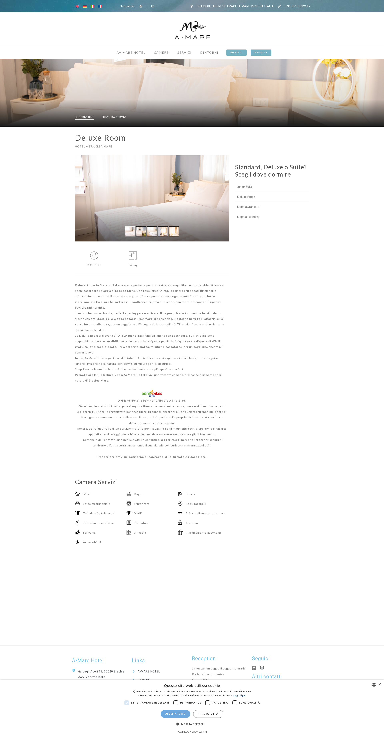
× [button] (379, 684)
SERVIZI (184, 52)
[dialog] (192, 707)
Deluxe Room (246, 196)
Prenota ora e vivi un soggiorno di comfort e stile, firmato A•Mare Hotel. (152, 456)
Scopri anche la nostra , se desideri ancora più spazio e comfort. (129, 369)
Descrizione (84, 116)
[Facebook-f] (254, 668)
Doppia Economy (248, 216)
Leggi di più (239, 695)
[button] (191, 724)
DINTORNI (209, 52)
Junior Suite (245, 186)
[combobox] (374, 685)
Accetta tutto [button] (175, 714)
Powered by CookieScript (192, 731)
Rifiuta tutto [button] (208, 714)
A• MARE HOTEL (131, 52)
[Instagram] (262, 668)
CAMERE (161, 52)
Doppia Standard (248, 206)
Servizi (115, 116)
